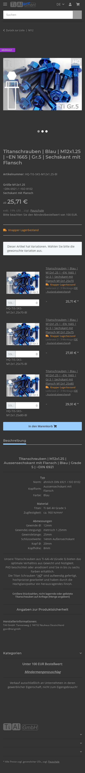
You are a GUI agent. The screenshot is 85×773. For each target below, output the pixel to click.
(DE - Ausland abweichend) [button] (62, 289)
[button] (70, 4)
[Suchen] (77, 14)
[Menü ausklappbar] (5, 2)
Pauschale (37, 210)
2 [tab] (42, 131)
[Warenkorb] (78, 4)
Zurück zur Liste (15, 30)
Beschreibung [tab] (14, 441)
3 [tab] (46, 131)
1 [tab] (38, 131)
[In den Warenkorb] (6, 42)
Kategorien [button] (12, 653)
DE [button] (59, 4)
